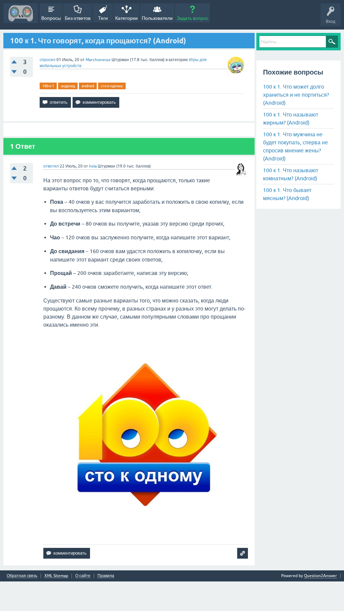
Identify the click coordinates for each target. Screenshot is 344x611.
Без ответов (77, 18)
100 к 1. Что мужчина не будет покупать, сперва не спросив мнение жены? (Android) (295, 146)
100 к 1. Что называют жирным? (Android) (290, 118)
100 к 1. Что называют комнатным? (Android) (290, 174)
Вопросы (51, 18)
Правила (105, 576)
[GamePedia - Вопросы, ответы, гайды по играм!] (20, 13)
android (88, 86)
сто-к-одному (112, 86)
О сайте (82, 576)
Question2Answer (320, 575)
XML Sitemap (56, 576)
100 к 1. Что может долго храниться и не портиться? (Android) (296, 95)
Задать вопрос (192, 18)
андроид (68, 86)
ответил (51, 166)
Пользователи (157, 18)
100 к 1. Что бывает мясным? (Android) (287, 194)
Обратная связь (22, 576)
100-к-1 (48, 86)
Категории (126, 18)
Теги (103, 18)
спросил (47, 59)
